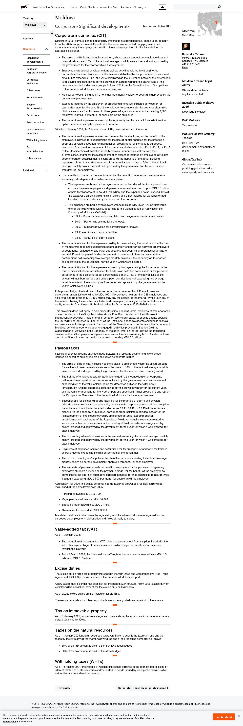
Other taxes (33, 90)
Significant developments (35, 60)
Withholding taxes (36, 140)
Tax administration (34, 149)
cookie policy (10, 721)
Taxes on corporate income (36, 71)
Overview (28, 38)
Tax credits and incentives (35, 131)
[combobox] (195, 7)
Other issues (33, 158)
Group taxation (35, 122)
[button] (219, 7)
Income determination (34, 106)
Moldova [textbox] (30, 24)
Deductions (32, 115)
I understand (224, 717)
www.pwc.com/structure (44, 707)
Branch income (34, 97)
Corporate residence (32, 81)
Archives (126, 7)
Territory (28, 18)
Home (74, 7)
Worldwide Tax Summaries (48, 7)
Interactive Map (109, 7)
